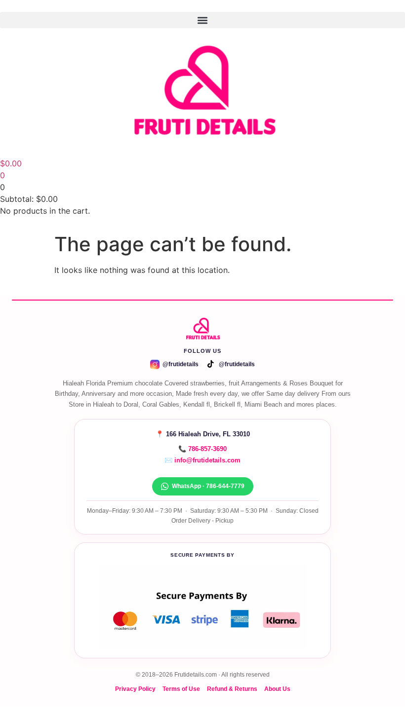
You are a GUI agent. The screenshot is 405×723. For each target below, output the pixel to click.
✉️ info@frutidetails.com (202, 460)
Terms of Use (181, 688)
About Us (277, 688)
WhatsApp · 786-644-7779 (208, 486)
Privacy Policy (135, 688)
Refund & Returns (232, 688)
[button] (202, 20)
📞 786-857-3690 (202, 449)
